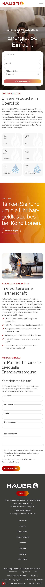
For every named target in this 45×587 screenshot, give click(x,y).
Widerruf (22, 493)
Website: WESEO (35, 583)
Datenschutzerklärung (10, 462)
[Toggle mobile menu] (41, 3)
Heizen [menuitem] (22, 526)
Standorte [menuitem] (22, 559)
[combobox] (22, 58)
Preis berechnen (22, 81)
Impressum (26, 572)
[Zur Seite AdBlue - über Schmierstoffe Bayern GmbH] (12, 169)
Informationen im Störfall (17, 575)
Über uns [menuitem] (22, 543)
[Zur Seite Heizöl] (12, 140)
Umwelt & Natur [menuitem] (22, 537)
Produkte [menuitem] (22, 520)
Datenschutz (12, 572)
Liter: (8, 63)
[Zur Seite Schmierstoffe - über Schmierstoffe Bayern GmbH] (33, 169)
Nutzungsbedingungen (11, 579)
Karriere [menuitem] (22, 554)
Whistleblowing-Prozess (33, 579)
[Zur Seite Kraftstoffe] (12, 154)
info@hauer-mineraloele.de (23, 513)
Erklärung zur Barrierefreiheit (14, 583)
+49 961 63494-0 (23, 510)
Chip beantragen (11, 230)
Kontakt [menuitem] (22, 548)
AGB (36, 572)
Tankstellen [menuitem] (22, 532)
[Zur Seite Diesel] (33, 140)
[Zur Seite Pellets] (33, 154)
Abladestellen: (12, 71)
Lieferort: (10, 55)
